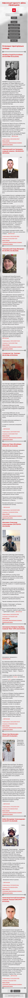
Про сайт (14, 40)
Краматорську (6, 659)
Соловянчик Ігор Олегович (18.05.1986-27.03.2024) (11, 354)
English (14, 18)
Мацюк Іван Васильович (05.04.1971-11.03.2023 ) (10, 735)
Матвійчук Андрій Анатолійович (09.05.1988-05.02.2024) (12, 55)
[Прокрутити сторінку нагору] (25, 995)
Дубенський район (14, 31)
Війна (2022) (5, 141)
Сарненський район (14, 37)
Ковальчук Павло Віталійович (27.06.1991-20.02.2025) (11, 445)
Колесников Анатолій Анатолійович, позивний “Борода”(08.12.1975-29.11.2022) (13, 899)
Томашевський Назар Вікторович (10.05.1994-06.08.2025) (13, 250)
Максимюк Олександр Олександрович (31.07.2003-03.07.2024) (11, 524)
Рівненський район (14, 34)
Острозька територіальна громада (12, 143)
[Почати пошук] (21, 15)
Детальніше (15, 136)
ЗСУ (9, 679)
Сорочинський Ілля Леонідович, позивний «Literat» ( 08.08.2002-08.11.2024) (13, 151)
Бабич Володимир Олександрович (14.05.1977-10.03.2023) (13, 820)
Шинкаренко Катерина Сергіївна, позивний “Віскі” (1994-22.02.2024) (13, 628)
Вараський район (14, 28)
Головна (14, 22)
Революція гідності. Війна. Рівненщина (14, 4)
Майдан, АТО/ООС (14, 25)
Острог (15, 677)
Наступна (16, 991)
